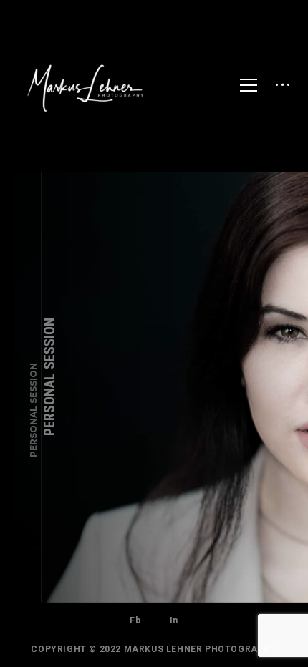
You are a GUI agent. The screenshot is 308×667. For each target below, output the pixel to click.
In (174, 620)
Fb (135, 620)
